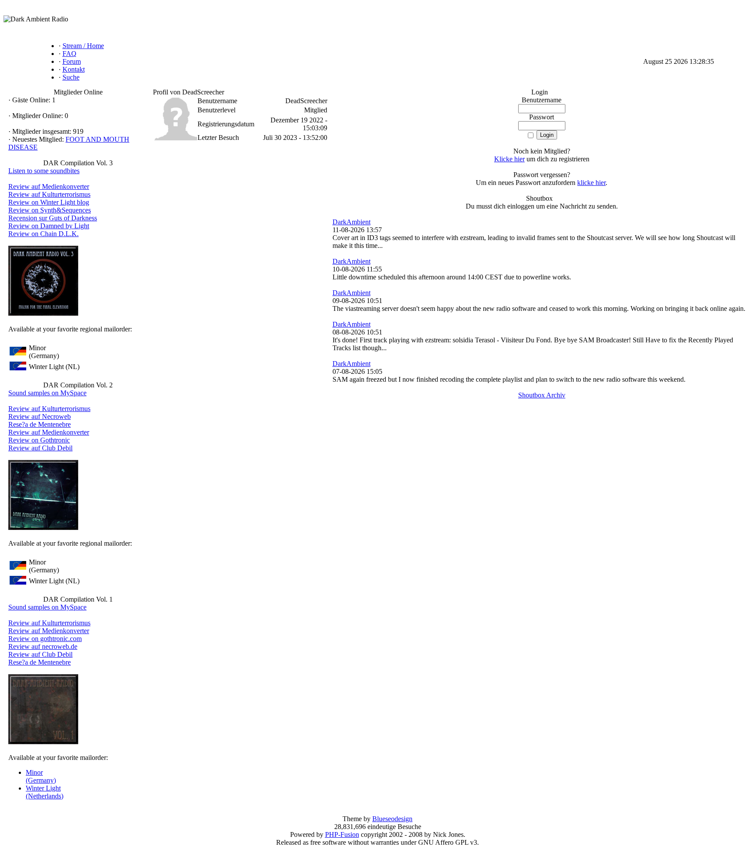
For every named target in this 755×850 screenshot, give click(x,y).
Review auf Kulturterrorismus (49, 194)
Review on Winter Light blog (48, 202)
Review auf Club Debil (40, 448)
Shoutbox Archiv (541, 395)
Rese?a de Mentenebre (39, 424)
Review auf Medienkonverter (48, 186)
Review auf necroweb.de (42, 646)
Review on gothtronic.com (45, 638)
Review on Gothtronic (39, 440)
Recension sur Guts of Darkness (52, 218)
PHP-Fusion (342, 834)
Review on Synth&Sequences (49, 210)
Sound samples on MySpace (47, 393)
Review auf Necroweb (39, 416)
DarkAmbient (351, 222)
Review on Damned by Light (48, 226)
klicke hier (591, 182)
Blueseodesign (392, 818)
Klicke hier (509, 159)
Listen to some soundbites (44, 170)
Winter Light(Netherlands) (44, 792)
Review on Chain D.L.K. (43, 233)
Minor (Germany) (41, 776)
